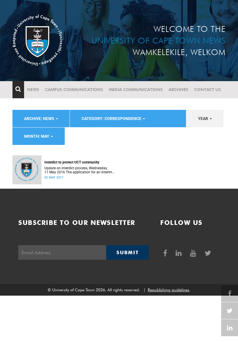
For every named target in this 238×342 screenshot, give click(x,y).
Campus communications (74, 89)
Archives (178, 89)
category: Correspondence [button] (112, 118)
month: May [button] (37, 136)
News (33, 89)
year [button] (203, 118)
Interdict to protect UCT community (71, 162)
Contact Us (207, 89)
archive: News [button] (39, 118)
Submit (127, 252)
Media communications (136, 89)
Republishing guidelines (168, 290)
